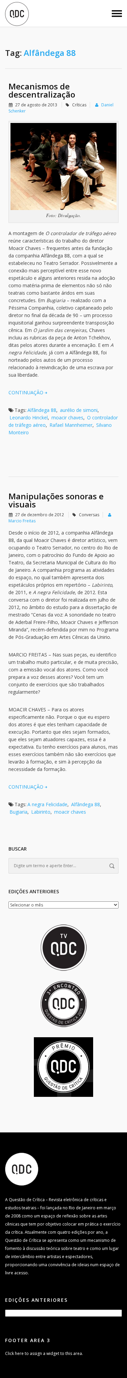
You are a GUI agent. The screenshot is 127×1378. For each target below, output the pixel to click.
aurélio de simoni (79, 410)
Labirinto (40, 812)
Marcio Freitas (22, 521)
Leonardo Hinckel (28, 417)
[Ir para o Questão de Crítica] (21, 1168)
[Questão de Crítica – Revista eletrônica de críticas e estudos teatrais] (17, 13)
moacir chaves (67, 417)
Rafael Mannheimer (70, 425)
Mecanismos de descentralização (41, 90)
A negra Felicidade (47, 804)
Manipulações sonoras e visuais (56, 500)
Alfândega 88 (41, 410)
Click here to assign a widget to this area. (44, 1353)
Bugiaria (18, 812)
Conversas (89, 515)
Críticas (79, 105)
